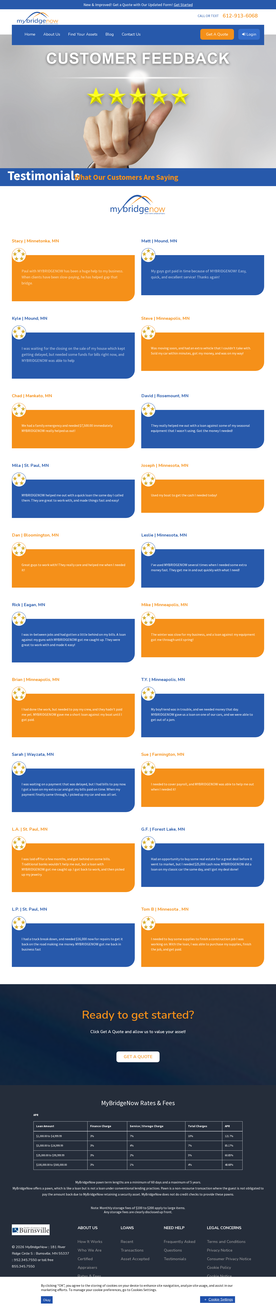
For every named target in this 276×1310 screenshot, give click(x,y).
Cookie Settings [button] (221, 1299)
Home (30, 34)
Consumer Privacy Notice (229, 1258)
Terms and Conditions (226, 1241)
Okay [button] (46, 1300)
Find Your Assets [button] (82, 34)
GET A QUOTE (138, 1057)
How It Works (90, 1241)
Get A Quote (217, 34)
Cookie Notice (219, 1276)
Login (250, 34)
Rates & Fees (89, 1276)
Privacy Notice (219, 1250)
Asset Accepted (135, 1258)
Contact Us (131, 34)
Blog (109, 34)
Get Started (183, 4)
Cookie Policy (219, 1267)
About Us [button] (51, 34)
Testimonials (175, 1258)
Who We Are (90, 1250)
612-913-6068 (228, 15)
